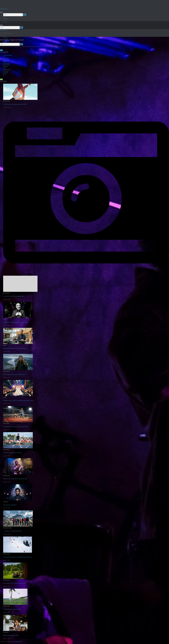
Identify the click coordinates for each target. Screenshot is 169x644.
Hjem (4, 36)
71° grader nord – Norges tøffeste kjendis (12, 531)
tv (3, 75)
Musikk (4, 42)
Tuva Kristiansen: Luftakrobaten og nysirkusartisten (15, 104)
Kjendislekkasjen (3, 9)
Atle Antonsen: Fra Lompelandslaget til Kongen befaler (15, 322)
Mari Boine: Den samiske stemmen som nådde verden (15, 478)
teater (4, 74)
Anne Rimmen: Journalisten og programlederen (13, 296)
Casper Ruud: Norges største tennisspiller (12, 452)
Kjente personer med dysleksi (9, 505)
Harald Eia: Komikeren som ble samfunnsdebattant (14, 348)
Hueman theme (18, 641)
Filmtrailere (5, 37)
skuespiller (5, 72)
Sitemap (5, 18)
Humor (4, 61)
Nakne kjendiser (6, 69)
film (4, 56)
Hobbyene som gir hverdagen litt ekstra (12, 609)
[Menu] (1, 12)
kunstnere (5, 66)
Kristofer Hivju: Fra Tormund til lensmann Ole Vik (14, 374)
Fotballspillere (6, 60)
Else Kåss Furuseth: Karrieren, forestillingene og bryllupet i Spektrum (18, 400)
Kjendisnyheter (6, 64)
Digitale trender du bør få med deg (10, 635)
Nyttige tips (5, 71)
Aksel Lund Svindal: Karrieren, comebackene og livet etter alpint (17, 557)
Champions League (7, 55)
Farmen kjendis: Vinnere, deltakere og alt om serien (14, 583)
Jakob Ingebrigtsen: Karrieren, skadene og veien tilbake (15, 426)
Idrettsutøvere (6, 63)
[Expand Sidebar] (1, 50)
